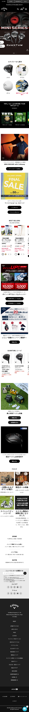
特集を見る (14, 417)
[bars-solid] (26, 9)
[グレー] (3, 254)
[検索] (18, 9)
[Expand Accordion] (18, 674)
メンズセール (14, 207)
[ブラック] (19, 254)
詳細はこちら (12, 581)
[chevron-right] (24, 573)
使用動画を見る (14, 422)
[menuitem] (21, 9)
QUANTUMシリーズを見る (14, 298)
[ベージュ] (6, 254)
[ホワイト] (16, 254)
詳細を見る (14, 342)
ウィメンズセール (14, 212)
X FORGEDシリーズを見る (14, 303)
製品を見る (14, 461)
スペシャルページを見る (14, 168)
